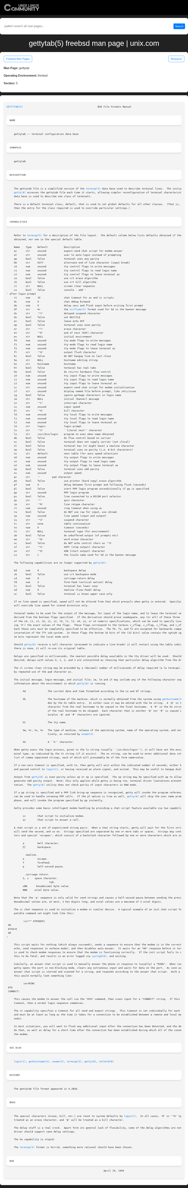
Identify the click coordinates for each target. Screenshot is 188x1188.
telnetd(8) (106, 1061)
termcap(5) (93, 188)
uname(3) (87, 734)
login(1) (52, 769)
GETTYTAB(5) (15, 106)
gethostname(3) (172, 699)
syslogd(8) (99, 956)
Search (179, 26)
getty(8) (20, 192)
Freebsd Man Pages (18, 58)
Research (176, 58)
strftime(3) (78, 309)
